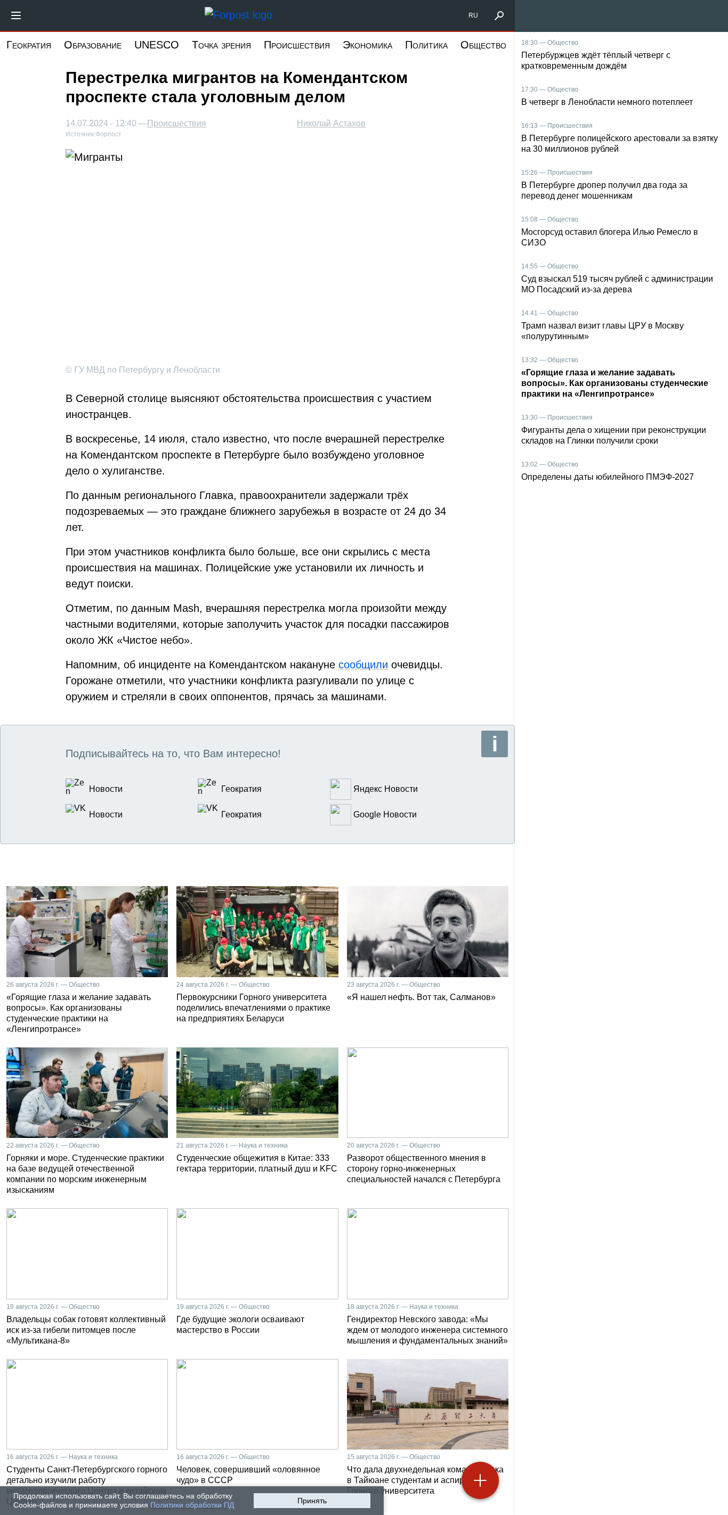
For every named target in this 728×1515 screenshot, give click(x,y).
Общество (483, 45)
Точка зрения (221, 45)
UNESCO (156, 45)
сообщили (363, 664)
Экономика (367, 45)
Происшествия (297, 45)
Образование (93, 45)
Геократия (28, 45)
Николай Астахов (331, 123)
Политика (426, 45)
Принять (312, 1500)
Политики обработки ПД (192, 1505)
